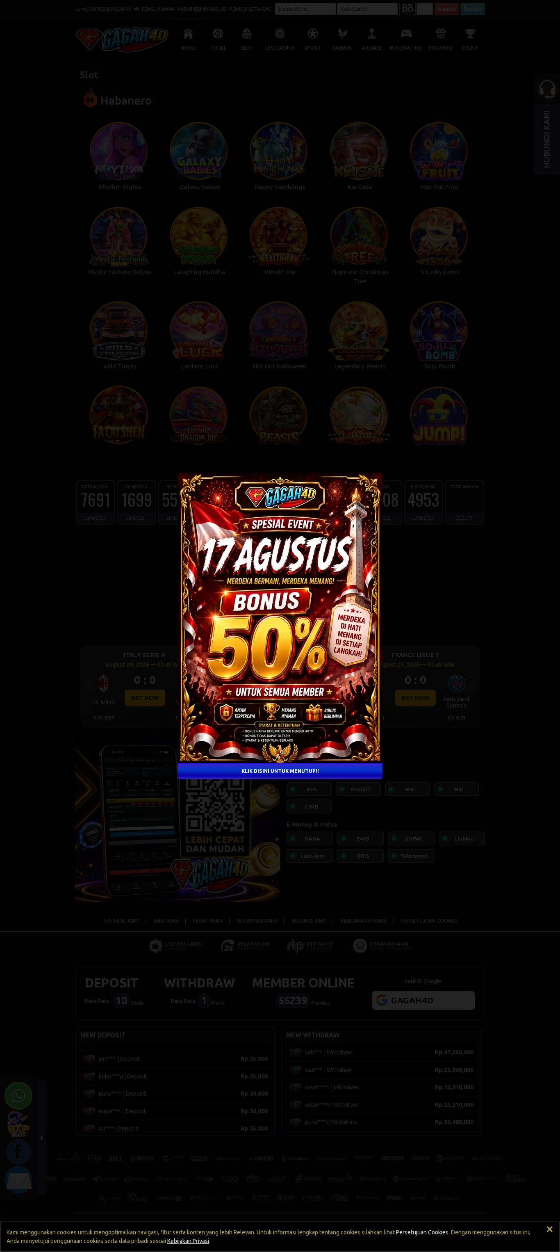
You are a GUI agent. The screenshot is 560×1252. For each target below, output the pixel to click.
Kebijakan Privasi (188, 1241)
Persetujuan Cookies (422, 1232)
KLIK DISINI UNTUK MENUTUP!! (280, 771)
